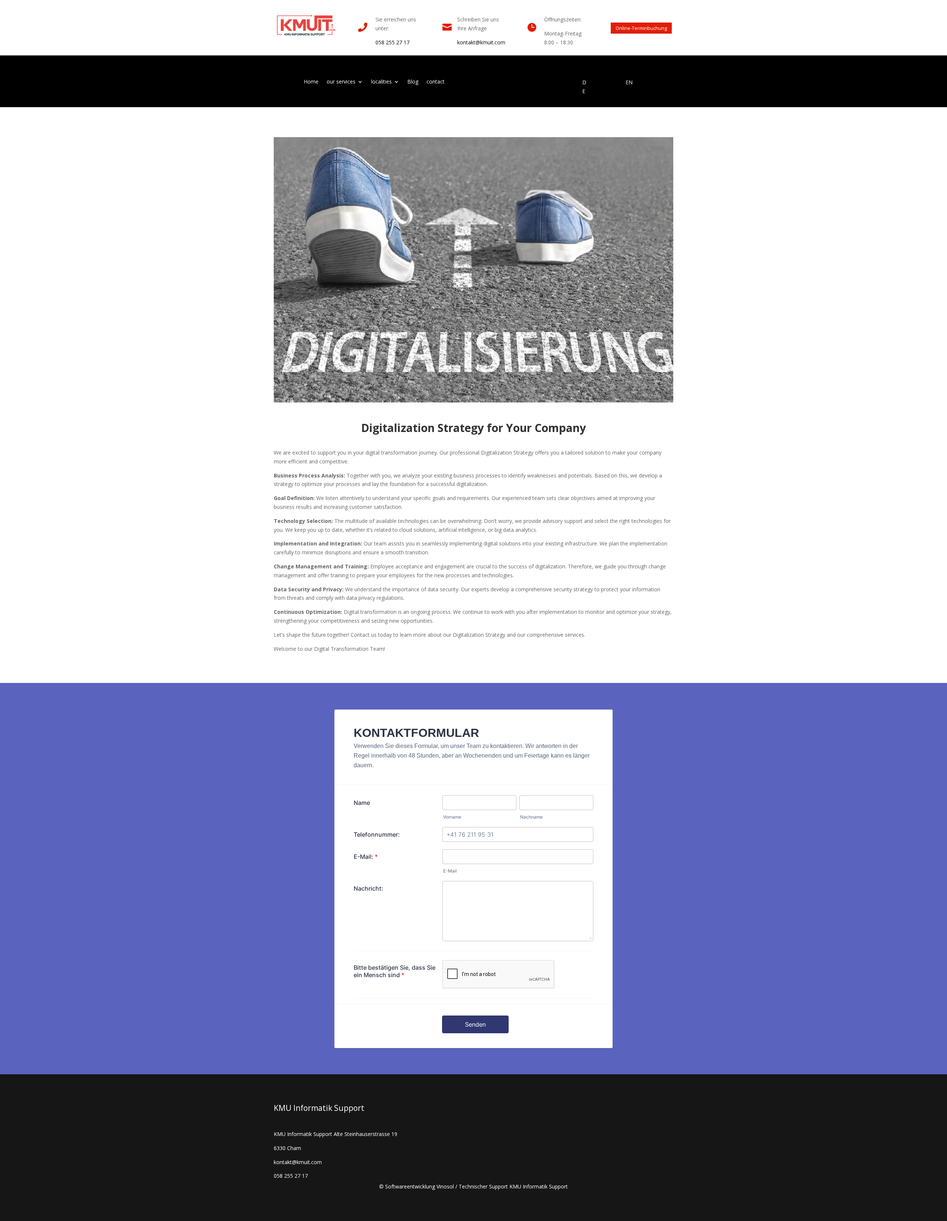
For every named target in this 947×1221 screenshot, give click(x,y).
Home (311, 82)
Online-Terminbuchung (641, 28)
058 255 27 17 (392, 42)
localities (381, 82)
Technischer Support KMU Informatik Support (513, 1186)
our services (341, 82)
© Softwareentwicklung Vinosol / (419, 1186)
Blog (412, 82)
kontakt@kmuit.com (481, 42)
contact (436, 82)
